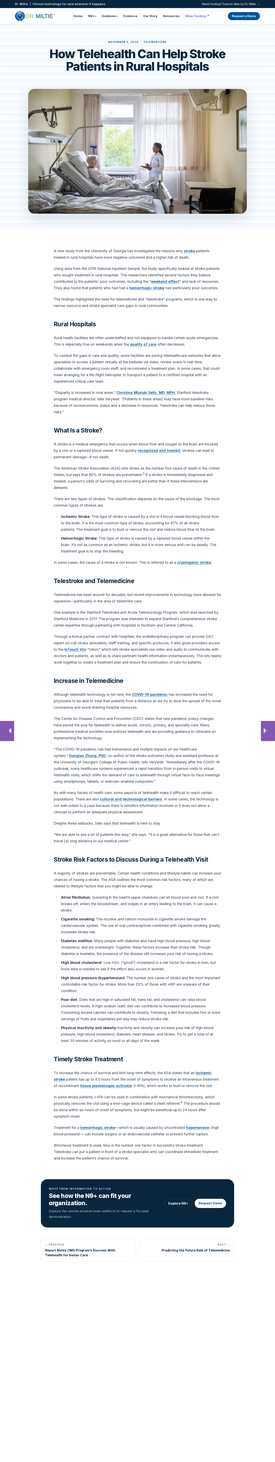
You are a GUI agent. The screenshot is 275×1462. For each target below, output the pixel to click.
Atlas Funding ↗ (197, 16)
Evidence (130, 16)
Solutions (110, 16)
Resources (171, 16)
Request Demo (210, 1203)
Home (78, 16)
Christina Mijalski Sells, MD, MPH (146, 392)
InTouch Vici (75, 649)
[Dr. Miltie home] (35, 16)
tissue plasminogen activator (106, 1086)
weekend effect (165, 281)
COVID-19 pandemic (150, 694)
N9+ (92, 16)
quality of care (143, 344)
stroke (189, 251)
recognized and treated (159, 450)
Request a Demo (244, 16)
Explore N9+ (178, 1203)
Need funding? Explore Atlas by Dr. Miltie (231, 4)
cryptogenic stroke (194, 562)
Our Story (150, 16)
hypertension (198, 1127)
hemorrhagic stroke (146, 288)
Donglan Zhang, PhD (87, 756)
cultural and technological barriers (131, 799)
